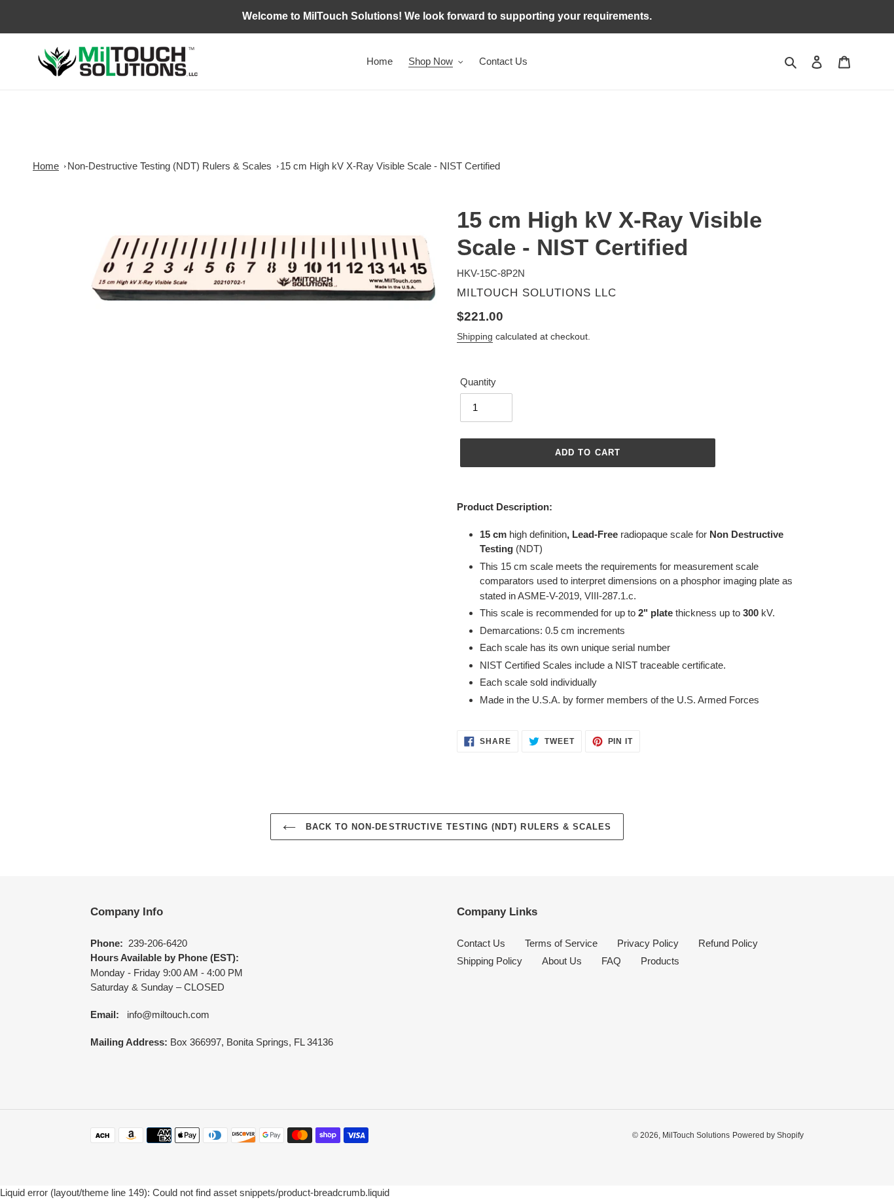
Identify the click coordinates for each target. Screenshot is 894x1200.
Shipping (475, 336)
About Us (562, 960)
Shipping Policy (489, 960)
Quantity (478, 381)
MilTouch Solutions (696, 1135)
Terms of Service (561, 943)
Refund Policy (728, 943)
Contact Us (481, 943)
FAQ (611, 960)
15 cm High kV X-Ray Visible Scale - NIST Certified (390, 165)
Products (660, 960)
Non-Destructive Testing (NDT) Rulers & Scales (169, 165)
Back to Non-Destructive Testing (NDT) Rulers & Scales (456, 827)
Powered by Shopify (768, 1135)
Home (46, 165)
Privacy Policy (648, 943)
